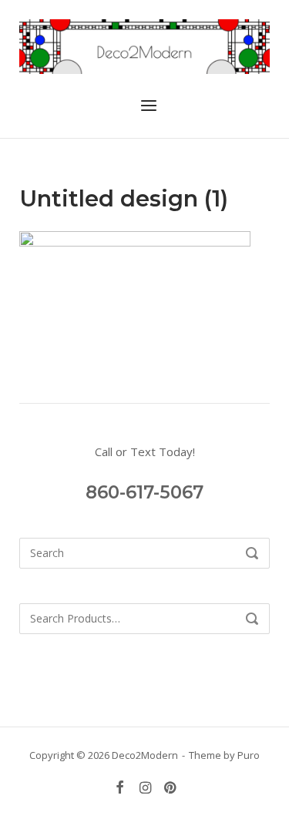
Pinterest (170, 788)
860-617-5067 (144, 492)
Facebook (119, 788)
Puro (248, 755)
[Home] (144, 45)
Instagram (145, 788)
